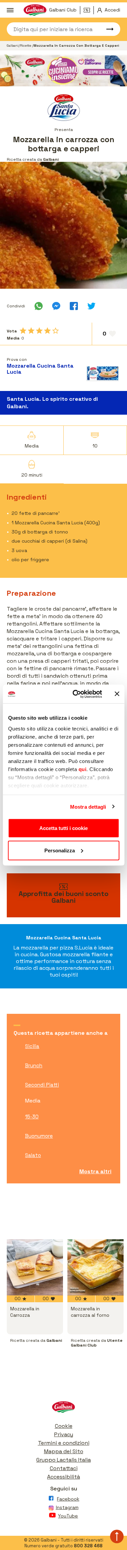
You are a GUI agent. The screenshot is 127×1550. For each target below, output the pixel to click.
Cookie (63, 1425)
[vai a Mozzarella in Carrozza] (35, 1267)
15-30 (32, 1116)
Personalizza (59, 850)
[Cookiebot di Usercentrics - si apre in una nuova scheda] (75, 694)
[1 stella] (23, 331)
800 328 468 (88, 1546)
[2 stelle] (31, 331)
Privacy (63, 1434)
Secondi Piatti (42, 1085)
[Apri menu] (10, 10)
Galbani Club (63, 10)
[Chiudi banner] (116, 694)
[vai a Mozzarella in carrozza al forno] (95, 1267)
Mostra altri (95, 1171)
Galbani (13, 45)
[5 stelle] (55, 331)
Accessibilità (63, 1476)
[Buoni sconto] (89, 10)
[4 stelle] (47, 331)
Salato (33, 1155)
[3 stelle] (39, 331)
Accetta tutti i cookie (63, 828)
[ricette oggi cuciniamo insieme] (63, 70)
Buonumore (39, 1136)
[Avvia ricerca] (106, 29)
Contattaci (64, 1468)
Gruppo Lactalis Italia (63, 1459)
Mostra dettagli (88, 806)
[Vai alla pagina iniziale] (63, 1408)
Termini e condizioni (63, 1442)
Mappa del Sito (63, 1451)
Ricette (26, 45)
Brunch (33, 1065)
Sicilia (32, 1046)
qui (82, 769)
